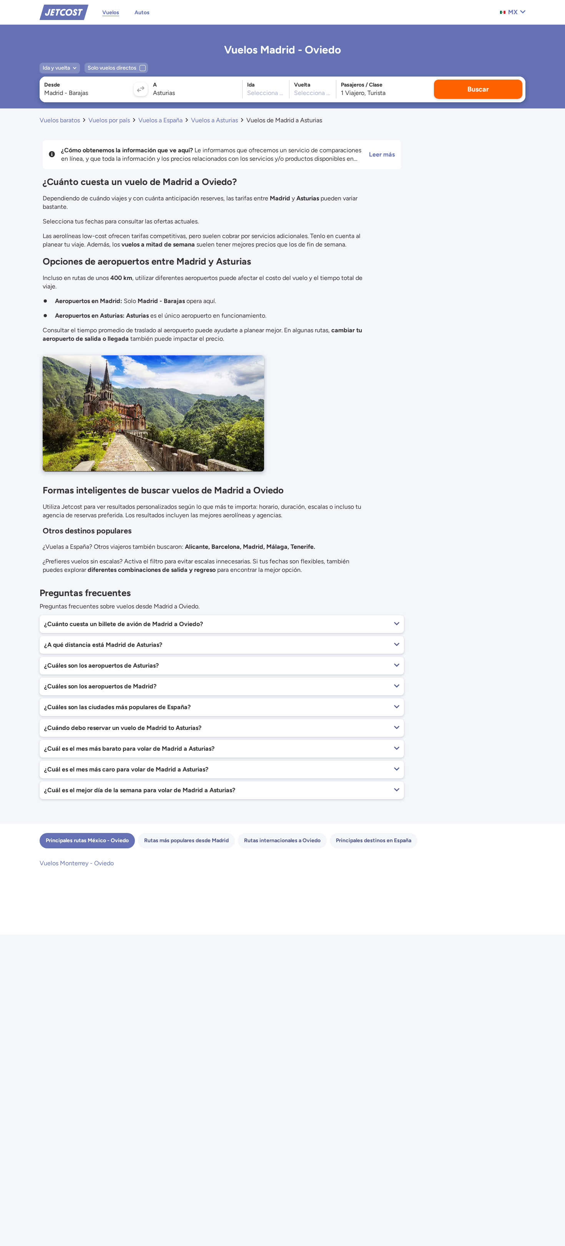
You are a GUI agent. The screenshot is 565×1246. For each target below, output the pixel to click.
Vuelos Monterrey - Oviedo (77, 863)
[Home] (64, 11)
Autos (142, 12)
